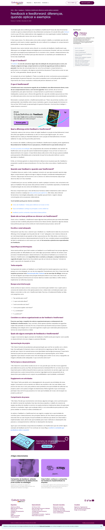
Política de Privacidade (44, 526)
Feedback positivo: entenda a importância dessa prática (29, 212)
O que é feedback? (79, 50)
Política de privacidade (88, 523)
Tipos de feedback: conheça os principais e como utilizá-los (30, 208)
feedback (15, 64)
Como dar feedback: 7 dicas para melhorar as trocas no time (31, 205)
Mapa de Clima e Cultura (17, 508)
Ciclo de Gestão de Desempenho (82, 508)
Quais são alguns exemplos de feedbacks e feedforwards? (82, 64)
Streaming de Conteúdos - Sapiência (41, 514)
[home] (17, 2)
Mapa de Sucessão (15, 515)
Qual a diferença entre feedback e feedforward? (83, 55)
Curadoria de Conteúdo (58, 508)
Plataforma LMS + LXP (37, 510)
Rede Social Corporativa (38, 515)
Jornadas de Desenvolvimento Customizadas (39, 512)
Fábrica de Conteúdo (58, 507)
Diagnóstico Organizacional (80, 507)
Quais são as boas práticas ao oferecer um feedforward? (82, 61)
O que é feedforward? (80, 52)
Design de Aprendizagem (80, 510)
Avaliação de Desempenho (17, 511)
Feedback (21, 10)
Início (12, 10)
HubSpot (66, 32)
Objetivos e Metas (15, 507)
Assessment (14, 510)
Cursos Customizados (58, 512)
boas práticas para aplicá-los (38, 193)
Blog (16, 10)
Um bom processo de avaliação (20, 148)
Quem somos (37, 2)
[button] (29, 3)
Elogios (12, 514)
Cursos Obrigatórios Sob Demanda (61, 511)
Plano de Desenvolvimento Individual (41, 508)
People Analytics (15, 517)
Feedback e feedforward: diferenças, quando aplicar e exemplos (41, 10)
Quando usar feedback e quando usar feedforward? (83, 58)
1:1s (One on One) (36, 507)
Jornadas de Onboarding (59, 510)
